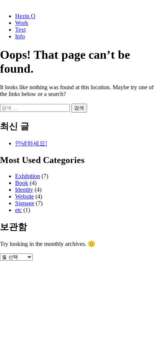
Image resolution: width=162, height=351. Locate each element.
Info (20, 36)
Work (21, 23)
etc (18, 210)
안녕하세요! (31, 143)
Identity (24, 189)
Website (24, 196)
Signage (24, 203)
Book (21, 183)
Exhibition (27, 176)
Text (20, 29)
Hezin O (25, 16)
